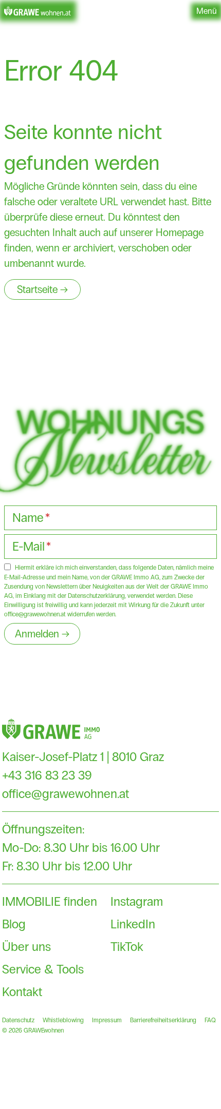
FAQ (210, 1020)
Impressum (107, 1020)
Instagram (136, 901)
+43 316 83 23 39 (47, 775)
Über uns (26, 946)
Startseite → (42, 289)
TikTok (126, 946)
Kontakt (22, 991)
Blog (14, 924)
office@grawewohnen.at (65, 793)
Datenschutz (18, 1020)
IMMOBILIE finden (49, 901)
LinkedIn (132, 924)
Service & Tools (43, 969)
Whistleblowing (63, 1020)
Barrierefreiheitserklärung (163, 1020)
